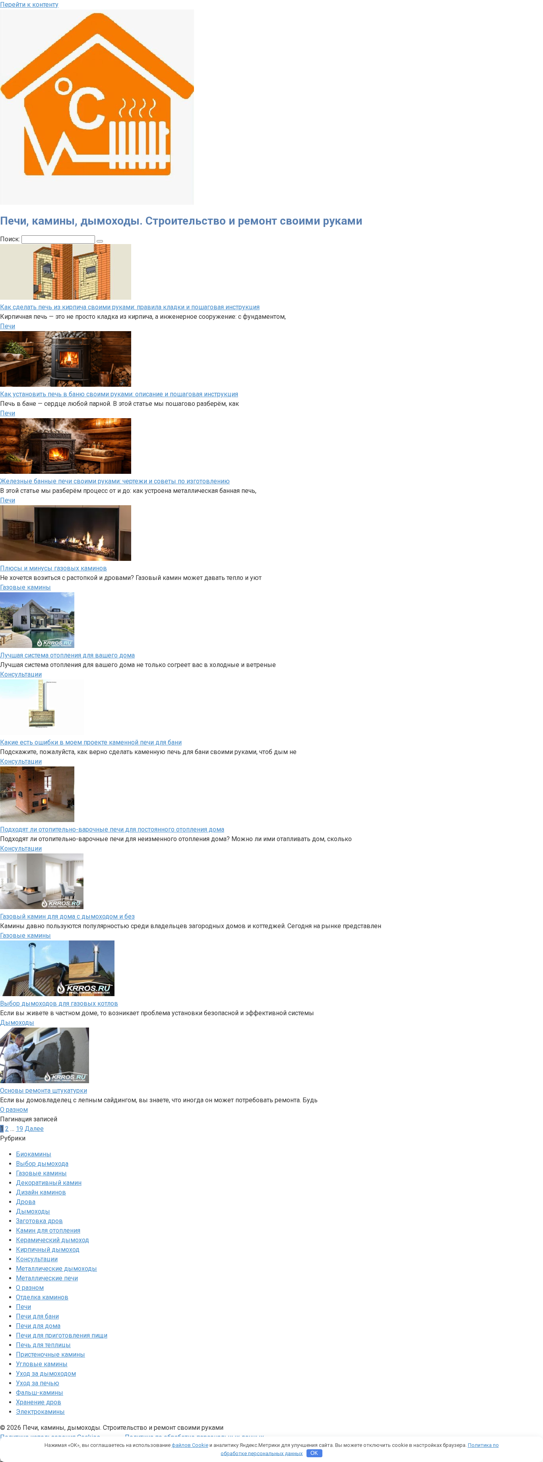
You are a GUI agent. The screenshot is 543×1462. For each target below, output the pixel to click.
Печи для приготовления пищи (61, 1335)
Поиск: (10, 239)
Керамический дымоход (52, 1240)
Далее (34, 1128)
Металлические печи (47, 1278)
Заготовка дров (39, 1221)
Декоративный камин (48, 1183)
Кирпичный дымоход (48, 1249)
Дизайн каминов (41, 1192)
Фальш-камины (39, 1392)
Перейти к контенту (29, 4)
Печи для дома (38, 1326)
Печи (7, 326)
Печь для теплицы (43, 1345)
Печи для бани (37, 1316)
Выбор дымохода (42, 1163)
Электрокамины (40, 1411)
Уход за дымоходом (46, 1373)
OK (314, 1453)
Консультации (21, 674)
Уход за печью (37, 1383)
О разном (14, 1109)
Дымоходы (17, 1022)
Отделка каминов (42, 1297)
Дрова (25, 1202)
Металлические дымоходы (56, 1268)
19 (19, 1128)
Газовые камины (25, 587)
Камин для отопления (48, 1230)
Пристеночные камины (50, 1354)
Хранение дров (38, 1402)
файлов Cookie (190, 1445)
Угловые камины (42, 1364)
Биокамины (33, 1154)
